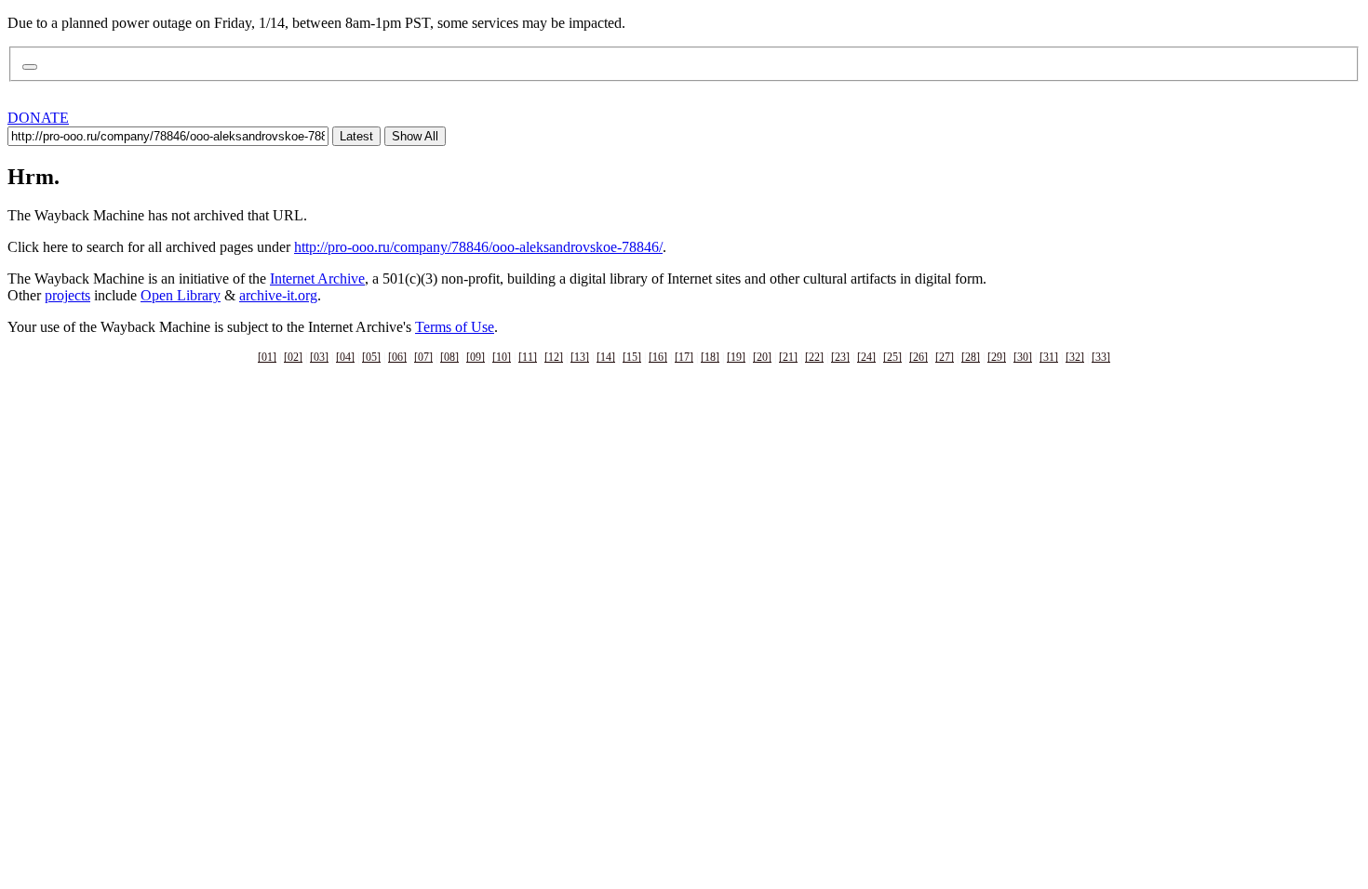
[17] (684, 357)
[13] (579, 357)
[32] (1075, 357)
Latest (356, 136)
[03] (319, 357)
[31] (1048, 357)
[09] (475, 357)
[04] (345, 357)
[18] (710, 357)
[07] (423, 357)
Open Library (181, 295)
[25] (892, 357)
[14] (606, 357)
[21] (788, 357)
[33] (1101, 357)
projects (67, 295)
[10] (501, 357)
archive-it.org (278, 295)
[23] (840, 357)
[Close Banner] (29, 67)
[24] (866, 357)
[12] (553, 357)
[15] (632, 357)
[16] (658, 357)
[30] (1022, 357)
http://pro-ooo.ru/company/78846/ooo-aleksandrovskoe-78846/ (478, 247)
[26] (918, 357)
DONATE (38, 118)
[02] (293, 357)
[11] (527, 357)
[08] (449, 357)
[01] (267, 357)
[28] (970, 357)
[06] (397, 357)
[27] (944, 357)
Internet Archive (317, 278)
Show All (415, 136)
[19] (736, 357)
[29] (996, 357)
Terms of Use (454, 327)
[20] (762, 357)
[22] (814, 357)
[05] (371, 357)
